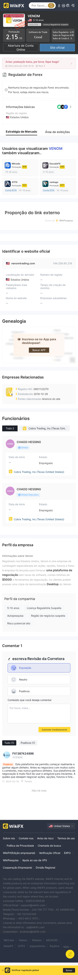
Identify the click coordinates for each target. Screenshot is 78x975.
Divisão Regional (45, 867)
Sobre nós (9, 838)
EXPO (67, 852)
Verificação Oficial (49, 852)
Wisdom (37, 940)
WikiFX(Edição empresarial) (19, 852)
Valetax (23, 940)
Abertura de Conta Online (21, 47)
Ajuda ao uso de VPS (34, 860)
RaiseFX (8, 946)
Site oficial (57, 47)
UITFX (21, 946)
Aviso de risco (45, 838)
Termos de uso (66, 838)
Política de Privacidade (20, 845)
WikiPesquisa (11, 860)
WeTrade (9, 940)
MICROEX (52, 940)
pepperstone (37, 946)
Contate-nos (26, 838)
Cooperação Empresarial (17, 867)
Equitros (54, 946)
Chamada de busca (49, 845)
